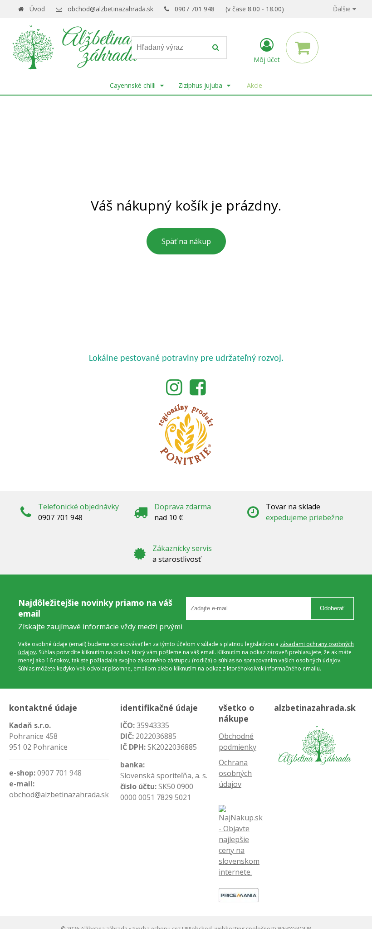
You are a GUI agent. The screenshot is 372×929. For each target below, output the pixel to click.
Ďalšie (342, 9)
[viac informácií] (186, 434)
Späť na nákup (186, 241)
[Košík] (302, 47)
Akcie (254, 85)
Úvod (37, 9)
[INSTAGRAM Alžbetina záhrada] (174, 386)
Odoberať (332, 608)
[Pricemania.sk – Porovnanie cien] (239, 895)
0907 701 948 (195, 9)
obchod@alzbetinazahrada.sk (110, 9)
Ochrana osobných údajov (235, 773)
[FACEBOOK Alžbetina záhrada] (198, 386)
